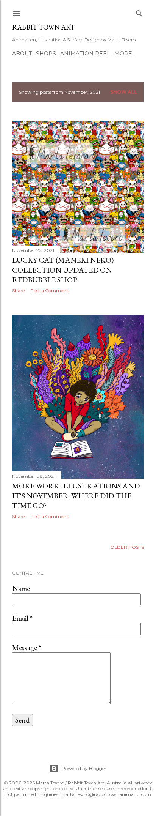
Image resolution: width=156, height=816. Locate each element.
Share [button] (18, 290)
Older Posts (127, 547)
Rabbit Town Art (43, 27)
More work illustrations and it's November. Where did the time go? (76, 495)
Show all (123, 92)
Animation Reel (85, 53)
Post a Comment (49, 290)
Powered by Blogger (84, 768)
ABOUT (22, 53)
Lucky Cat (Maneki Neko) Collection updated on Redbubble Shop (63, 270)
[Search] (139, 12)
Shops (46, 53)
